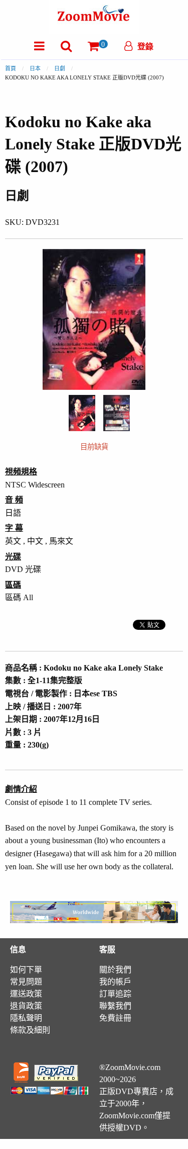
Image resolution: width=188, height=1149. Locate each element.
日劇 (59, 68)
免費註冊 (115, 1018)
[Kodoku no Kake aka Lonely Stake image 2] (116, 413)
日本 (35, 68)
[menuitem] (39, 46)
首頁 (10, 68)
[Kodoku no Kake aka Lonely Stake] (82, 412)
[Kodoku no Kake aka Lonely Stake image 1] (82, 413)
